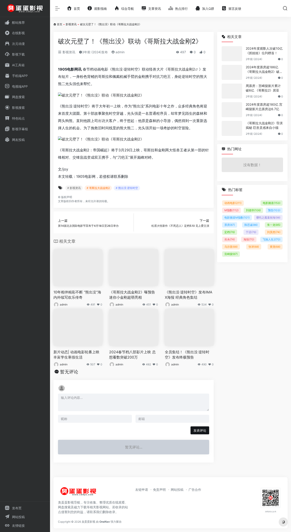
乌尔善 (231, 246)
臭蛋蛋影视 (88, 521)
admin (120, 52)
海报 (248, 239)
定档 (229, 232)
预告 (274, 210)
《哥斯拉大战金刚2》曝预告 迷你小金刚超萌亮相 (132, 295)
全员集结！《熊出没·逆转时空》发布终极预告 (187, 354)
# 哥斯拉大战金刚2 (98, 188)
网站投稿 (177, 489)
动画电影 (232, 203)
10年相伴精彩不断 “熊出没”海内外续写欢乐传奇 (77, 295)
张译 (253, 246)
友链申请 (141, 489)
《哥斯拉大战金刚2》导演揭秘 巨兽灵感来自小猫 (264, 125)
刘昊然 (273, 232)
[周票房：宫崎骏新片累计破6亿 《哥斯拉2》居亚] (232, 91)
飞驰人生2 (271, 239)
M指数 (231, 210)
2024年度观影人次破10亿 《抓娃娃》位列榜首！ (264, 50)
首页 (59, 24)
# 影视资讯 (74, 188)
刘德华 (253, 210)
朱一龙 (273, 225)
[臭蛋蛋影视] (78, 493)
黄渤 (275, 246)
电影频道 (271, 203)
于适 (251, 232)
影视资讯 (71, 24)
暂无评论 (69, 371)
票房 (229, 225)
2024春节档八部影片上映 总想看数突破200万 (132, 354)
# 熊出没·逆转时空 (127, 188)
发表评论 (199, 430)
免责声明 (159, 489)
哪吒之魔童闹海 (268, 217)
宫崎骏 (231, 254)
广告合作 (194, 489)
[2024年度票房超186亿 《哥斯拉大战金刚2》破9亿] (232, 72)
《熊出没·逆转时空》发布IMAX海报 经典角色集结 (188, 295)
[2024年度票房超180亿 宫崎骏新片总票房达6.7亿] (232, 109)
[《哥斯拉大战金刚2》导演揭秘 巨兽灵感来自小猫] (232, 128)
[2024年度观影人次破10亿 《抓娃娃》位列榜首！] (232, 53)
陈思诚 (251, 225)
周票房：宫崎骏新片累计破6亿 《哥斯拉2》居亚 (263, 88)
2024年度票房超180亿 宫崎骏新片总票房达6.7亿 (264, 106)
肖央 (229, 239)
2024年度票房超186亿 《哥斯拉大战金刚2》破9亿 (263, 69)
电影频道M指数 (237, 217)
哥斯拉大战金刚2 (181, 69)
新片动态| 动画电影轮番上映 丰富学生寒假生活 (76, 354)
